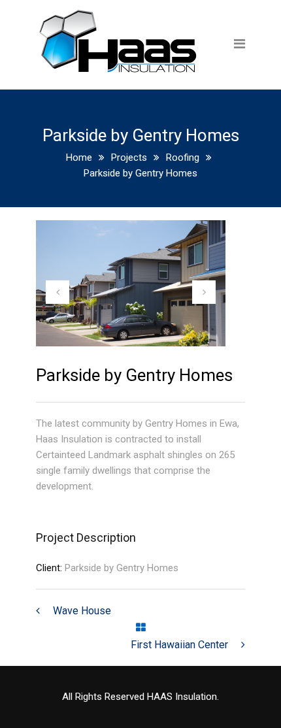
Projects (129, 157)
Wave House (82, 610)
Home (79, 157)
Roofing (182, 157)
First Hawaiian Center (179, 644)
